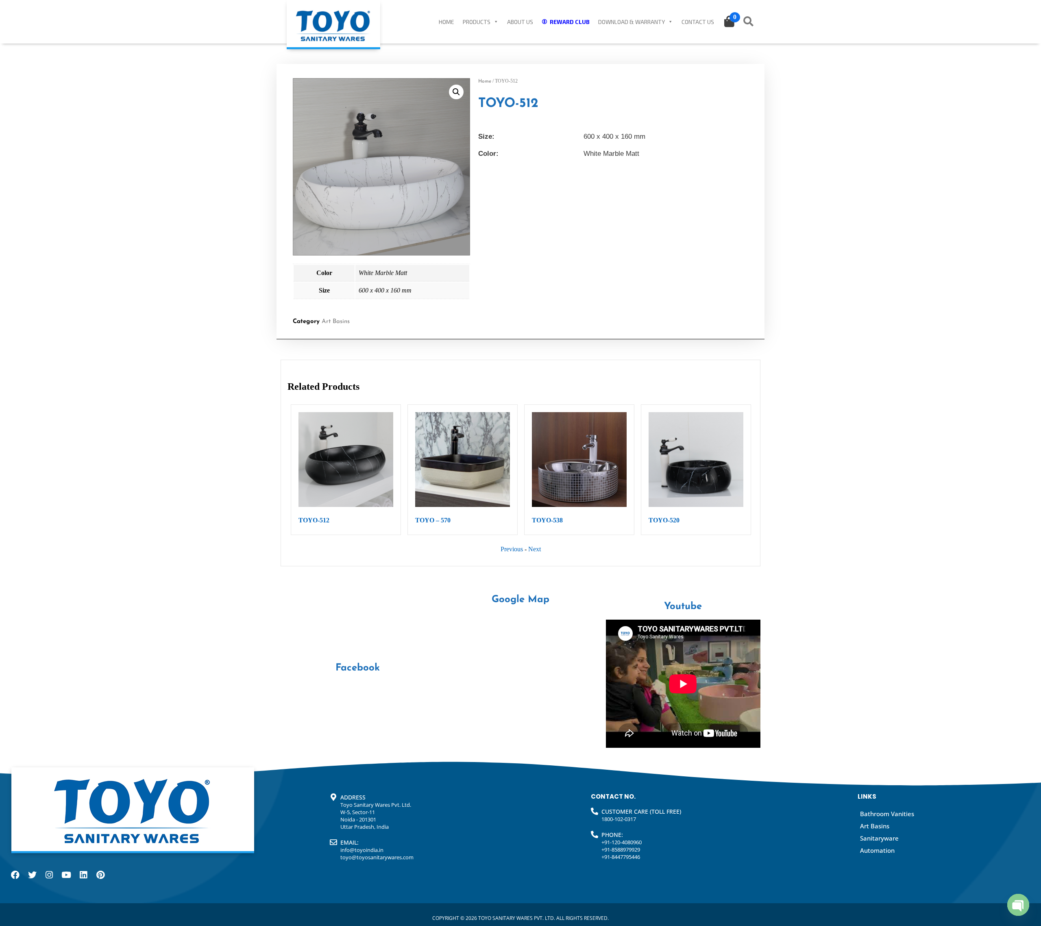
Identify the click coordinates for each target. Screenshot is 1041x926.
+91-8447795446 (620, 856)
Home (446, 21)
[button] (456, 92)
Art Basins (336, 322)
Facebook (357, 668)
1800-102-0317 (618, 819)
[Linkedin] (83, 875)
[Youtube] (66, 875)
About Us (520, 21)
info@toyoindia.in (361, 850)
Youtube (683, 607)
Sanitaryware (879, 838)
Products (476, 21)
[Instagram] (49, 875)
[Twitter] (32, 875)
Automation (877, 850)
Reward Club (570, 21)
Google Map (520, 600)
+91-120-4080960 (621, 842)
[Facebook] (15, 875)
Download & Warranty (631, 21)
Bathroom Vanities (887, 814)
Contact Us (698, 21)
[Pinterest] (100, 875)
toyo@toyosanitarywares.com (377, 857)
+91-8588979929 (620, 849)
